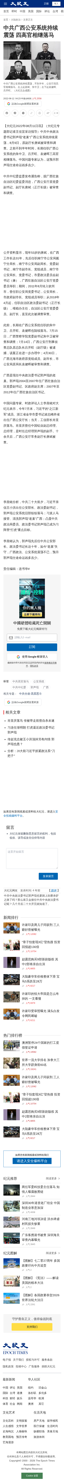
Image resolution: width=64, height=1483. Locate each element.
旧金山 (43, 1387)
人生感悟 (8, 1426)
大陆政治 (15, 19)
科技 (5, 1398)
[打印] (39, 114)
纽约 (30, 1387)
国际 (39, 11)
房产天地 (39, 1420)
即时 (14, 11)
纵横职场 (39, 1431)
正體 (46, 3)
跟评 (54, 890)
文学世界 (21, 1426)
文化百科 (8, 1420)
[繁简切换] (56, 114)
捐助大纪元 (48, 1366)
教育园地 (8, 1436)
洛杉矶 (32, 1392)
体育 (5, 1403)
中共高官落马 (20, 681)
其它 (41, 1403)
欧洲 (41, 1398)
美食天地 (52, 1431)
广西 (46, 687)
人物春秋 (21, 1431)
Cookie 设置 (32, 1475)
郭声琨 (35, 687)
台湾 (55, 11)
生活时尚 (52, 1426)
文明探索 (21, 1420)
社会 (12, 1403)
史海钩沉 (8, 1431)
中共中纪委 (19, 687)
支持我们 (32, 1326)
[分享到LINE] (15, 114)
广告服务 (34, 1366)
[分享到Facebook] (6, 114)
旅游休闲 (39, 1436)
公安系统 (38, 681)
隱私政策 (34, 666)
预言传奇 (21, 1436)
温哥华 (32, 1398)
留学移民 (52, 1420)
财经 (12, 1398)
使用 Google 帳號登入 (35, 657)
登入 (56, 3)
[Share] (24, 934)
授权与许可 (33, 1359)
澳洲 (30, 1403)
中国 (22, 11)
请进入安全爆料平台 (32, 1161)
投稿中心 (21, 1366)
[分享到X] (23, 114)
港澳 (19, 1392)
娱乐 (19, 1398)
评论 (47, 11)
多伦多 (43, 1392)
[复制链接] (31, 113)
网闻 (19, 1403)
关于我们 (18, 1359)
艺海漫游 (8, 1442)
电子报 (7, 1359)
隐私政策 (8, 1366)
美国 (30, 11)
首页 (6, 11)
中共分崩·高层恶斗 (30, 693)
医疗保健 (39, 1426)
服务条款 (47, 1359)
